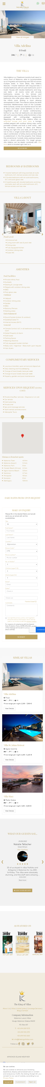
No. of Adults (10, 561)
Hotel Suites (21, 1008)
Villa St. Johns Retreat (14, 745)
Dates (7, 588)
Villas (13, 1008)
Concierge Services (34, 1008)
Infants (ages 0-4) (10, 575)
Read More (22, 148)
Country (8, 541)
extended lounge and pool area (17, 121)
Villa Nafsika (22, 850)
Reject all (32, 1082)
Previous (2, 26)
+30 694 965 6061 (23, 1036)
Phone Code (9, 548)
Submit (21, 637)
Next (42, 26)
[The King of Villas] (22, 5)
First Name (9, 528)
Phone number (10, 555)
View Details (9, 708)
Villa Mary (9, 796)
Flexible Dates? (30, 601)
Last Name (9, 535)
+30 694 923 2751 (23, 1032)
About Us (6, 1008)
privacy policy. (32, 621)
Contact (25, 1010)
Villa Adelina (10, 694)
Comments (8, 603)
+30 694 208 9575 (23, 1028)
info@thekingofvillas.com (23, 1039)
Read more (22, 880)
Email (7, 581)
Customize (20, 1082)
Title (6, 521)
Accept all (8, 1082)
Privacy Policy (8, 1078)
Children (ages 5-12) (11, 568)
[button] (22, 436)
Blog (19, 1010)
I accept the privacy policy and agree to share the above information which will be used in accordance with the (22, 619)
